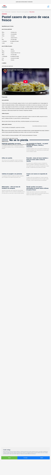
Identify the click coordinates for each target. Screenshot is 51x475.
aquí (34, 453)
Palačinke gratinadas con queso (40, 126)
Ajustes (41, 457)
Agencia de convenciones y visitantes (24, 1)
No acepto (25, 457)
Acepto (9, 457)
